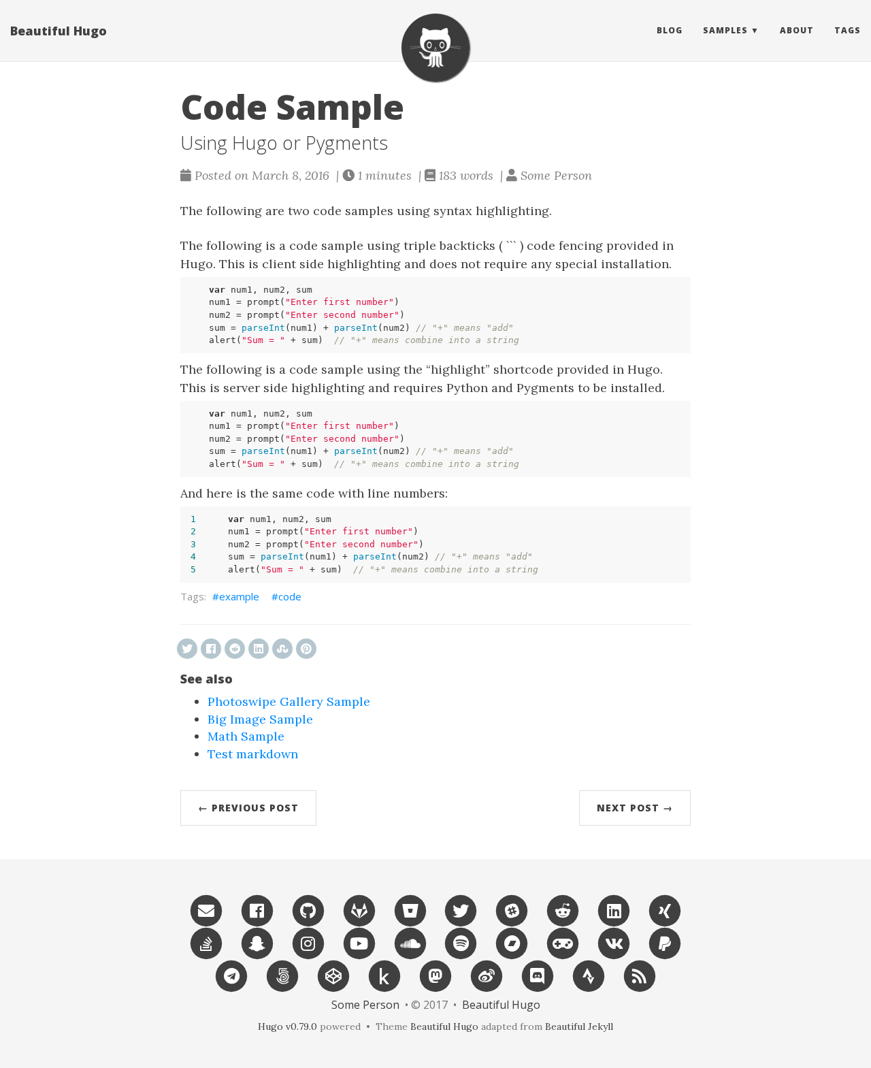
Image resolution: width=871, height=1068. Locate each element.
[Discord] (537, 975)
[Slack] (511, 910)
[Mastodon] (435, 975)
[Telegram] (231, 975)
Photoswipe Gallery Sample (289, 701)
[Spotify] (461, 942)
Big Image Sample (260, 719)
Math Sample (246, 736)
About (797, 30)
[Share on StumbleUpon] (282, 648)
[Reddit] (562, 910)
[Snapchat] (257, 942)
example (239, 596)
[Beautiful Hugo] (435, 48)
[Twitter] (461, 910)
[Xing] (664, 910)
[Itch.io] (562, 942)
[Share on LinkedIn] (258, 648)
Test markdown (253, 754)
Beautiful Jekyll (579, 1026)
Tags (847, 30)
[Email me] (206, 910)
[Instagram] (308, 942)
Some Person (365, 1004)
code (289, 596)
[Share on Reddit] (235, 648)
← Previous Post (248, 807)
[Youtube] (359, 942)
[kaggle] (384, 975)
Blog (670, 30)
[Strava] (588, 975)
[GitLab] (359, 910)
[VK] (613, 942)
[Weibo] (486, 975)
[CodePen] (333, 975)
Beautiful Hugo (58, 30)
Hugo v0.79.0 (287, 1026)
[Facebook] (257, 910)
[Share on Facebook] (211, 648)
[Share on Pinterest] (306, 648)
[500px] (282, 975)
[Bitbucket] (410, 910)
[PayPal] (664, 942)
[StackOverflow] (206, 942)
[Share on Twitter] (187, 648)
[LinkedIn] (613, 910)
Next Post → (635, 807)
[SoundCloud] (410, 942)
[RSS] (639, 975)
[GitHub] (308, 910)
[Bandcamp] (511, 942)
